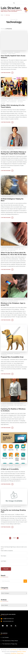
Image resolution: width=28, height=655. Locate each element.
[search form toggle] (14, 3)
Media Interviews (11, 101)
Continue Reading (6, 72)
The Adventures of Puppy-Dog (9, 644)
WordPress (13, 653)
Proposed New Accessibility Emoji (12, 357)
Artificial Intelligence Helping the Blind (12, 200)
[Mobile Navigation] (25, 8)
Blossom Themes (21, 651)
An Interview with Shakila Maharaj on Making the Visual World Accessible (13, 153)
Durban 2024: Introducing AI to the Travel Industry (12, 106)
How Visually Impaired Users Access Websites (13, 57)
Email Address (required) (7, 550)
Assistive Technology (7, 52)
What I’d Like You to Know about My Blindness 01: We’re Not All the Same (13, 254)
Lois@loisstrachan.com (8, 618)
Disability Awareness (7, 404)
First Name (3, 556)
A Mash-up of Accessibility (10, 469)
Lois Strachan (10, 8)
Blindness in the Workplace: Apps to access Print (13, 304)
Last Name (3, 561)
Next (14, 538)
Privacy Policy (20, 653)
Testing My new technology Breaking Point (13, 511)
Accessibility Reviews (7, 465)
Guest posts (11, 53)
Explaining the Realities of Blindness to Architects (13, 410)
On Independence (13, 249)
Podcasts (11, 150)
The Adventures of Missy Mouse (10, 640)
